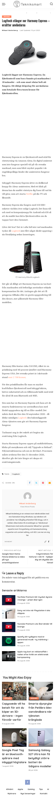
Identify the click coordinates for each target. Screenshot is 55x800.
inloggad (23, 577)
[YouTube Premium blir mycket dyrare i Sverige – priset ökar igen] (8, 600)
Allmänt (7, 16)
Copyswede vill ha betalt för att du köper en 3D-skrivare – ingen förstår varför (13, 711)
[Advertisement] (27, 126)
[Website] (45, 541)
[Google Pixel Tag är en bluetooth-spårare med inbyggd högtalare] (14, 737)
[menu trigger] (4, 4)
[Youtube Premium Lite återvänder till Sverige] (8, 627)
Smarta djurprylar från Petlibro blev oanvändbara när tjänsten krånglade (40, 711)
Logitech (16, 230)
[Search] (51, 4)
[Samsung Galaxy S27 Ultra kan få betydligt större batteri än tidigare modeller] (40, 737)
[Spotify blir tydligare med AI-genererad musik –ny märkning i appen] (8, 641)
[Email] (49, 483)
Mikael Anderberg (10, 30)
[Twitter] (36, 483)
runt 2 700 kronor (16, 377)
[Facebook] (29, 483)
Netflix (29, 193)
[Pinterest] (43, 483)
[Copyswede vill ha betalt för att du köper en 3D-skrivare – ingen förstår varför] (14, 691)
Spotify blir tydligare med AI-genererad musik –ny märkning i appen (32, 639)
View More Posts (27, 507)
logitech (16, 474)
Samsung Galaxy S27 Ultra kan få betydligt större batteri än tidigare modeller (39, 758)
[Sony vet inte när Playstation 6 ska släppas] (8, 614)
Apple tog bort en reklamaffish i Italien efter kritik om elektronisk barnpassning (32, 654)
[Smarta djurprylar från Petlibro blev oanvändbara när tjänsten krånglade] (40, 691)
